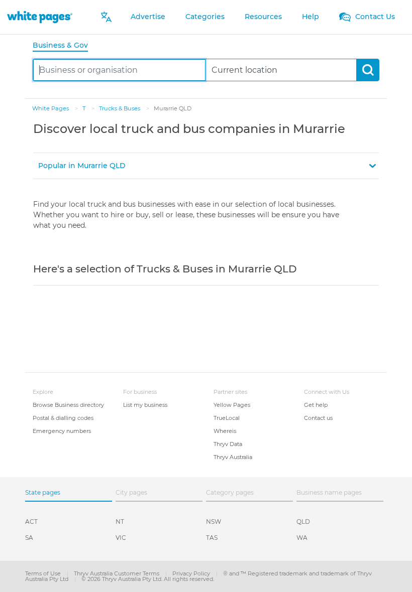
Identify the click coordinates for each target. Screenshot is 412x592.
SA (29, 537)
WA (301, 537)
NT (120, 521)
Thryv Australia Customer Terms (117, 573)
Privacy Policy (192, 573)
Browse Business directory (68, 404)
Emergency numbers (62, 430)
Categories (205, 16)
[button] (206, 166)
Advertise (148, 16)
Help (310, 16)
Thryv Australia (233, 457)
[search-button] (367, 70)
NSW (213, 521)
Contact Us (374, 16)
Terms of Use (43, 573)
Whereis (225, 430)
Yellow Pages (232, 404)
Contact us (318, 417)
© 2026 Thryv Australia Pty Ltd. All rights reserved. (147, 578)
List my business (145, 404)
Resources (263, 16)
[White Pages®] (39, 17)
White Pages (51, 108)
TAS (212, 537)
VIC (121, 537)
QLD (303, 521)
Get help (316, 404)
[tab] (64, 46)
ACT (31, 521)
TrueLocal (227, 417)
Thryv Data (228, 444)
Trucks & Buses (120, 108)
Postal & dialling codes (63, 417)
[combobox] (119, 70)
